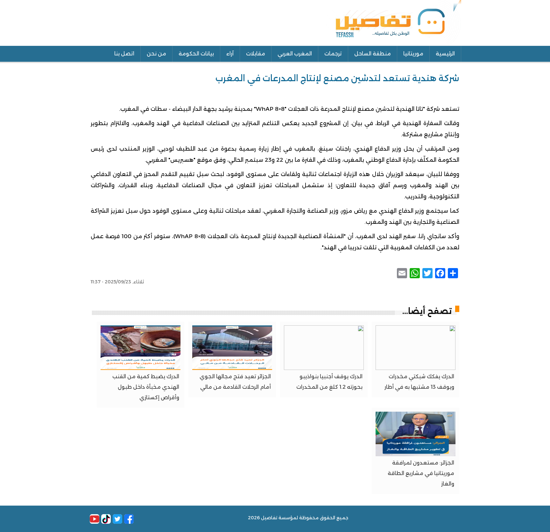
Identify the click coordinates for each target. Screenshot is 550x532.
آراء (230, 54)
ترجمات (333, 54)
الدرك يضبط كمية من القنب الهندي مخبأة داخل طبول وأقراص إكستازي (145, 387)
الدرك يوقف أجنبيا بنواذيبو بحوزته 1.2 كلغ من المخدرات (329, 381)
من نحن (156, 54)
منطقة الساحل (372, 54)
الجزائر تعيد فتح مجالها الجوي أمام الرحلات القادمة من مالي (235, 381)
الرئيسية (445, 54)
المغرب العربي (295, 54)
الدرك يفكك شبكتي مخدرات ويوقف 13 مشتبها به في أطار (419, 381)
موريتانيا (413, 54)
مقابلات (255, 54)
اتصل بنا (124, 54)
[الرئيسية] (393, 22)
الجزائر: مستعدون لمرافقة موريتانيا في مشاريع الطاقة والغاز (421, 473)
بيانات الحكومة (196, 54)
